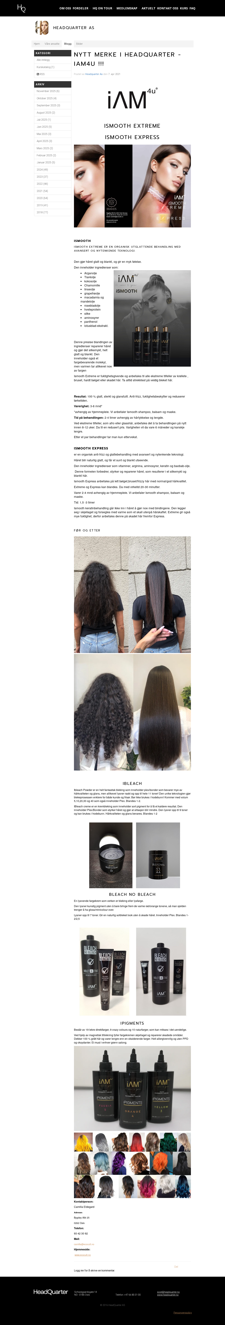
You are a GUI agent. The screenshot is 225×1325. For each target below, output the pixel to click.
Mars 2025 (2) (45, 148)
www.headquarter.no (168, 1294)
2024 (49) (42, 169)
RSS (42, 74)
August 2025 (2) (46, 112)
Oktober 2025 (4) (46, 98)
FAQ (192, 8)
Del (176, 1266)
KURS (184, 8)
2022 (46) (42, 183)
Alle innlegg (43, 59)
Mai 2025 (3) (44, 134)
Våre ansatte (52, 43)
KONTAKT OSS (167, 8)
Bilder (79, 43)
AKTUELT (148, 8)
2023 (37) (42, 176)
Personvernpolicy (183, 1312)
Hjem (37, 43)
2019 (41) (42, 205)
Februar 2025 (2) (46, 155)
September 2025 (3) (48, 105)
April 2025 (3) (44, 141)
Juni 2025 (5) (44, 126)
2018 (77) (42, 212)
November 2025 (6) (48, 91)
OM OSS (65, 8)
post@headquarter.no (168, 1292)
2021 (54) (42, 191)
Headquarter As (94, 74)
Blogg (67, 43)
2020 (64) (42, 198)
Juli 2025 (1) (44, 119)
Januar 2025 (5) (46, 162)
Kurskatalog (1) (45, 67)
